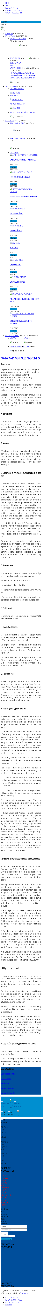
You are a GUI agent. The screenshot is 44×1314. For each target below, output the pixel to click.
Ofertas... (33, 346)
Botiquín (13, 63)
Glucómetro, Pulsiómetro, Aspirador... (21, 39)
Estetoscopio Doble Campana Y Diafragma (23, 196)
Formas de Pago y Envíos (13, 10)
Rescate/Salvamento (12, 335)
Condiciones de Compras (13, 13)
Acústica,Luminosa (20, 121)
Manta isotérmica (16, 230)
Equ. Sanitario (10, 36)
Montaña (27, 338)
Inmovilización (15, 58)
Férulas (18, 63)
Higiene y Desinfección (17, 73)
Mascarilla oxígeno (16, 213)
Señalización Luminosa (17, 138)
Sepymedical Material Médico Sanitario (22, 78)
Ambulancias (14, 95)
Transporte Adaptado (17, 88)
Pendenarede (24, 1293)
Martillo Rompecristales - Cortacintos (23, 160)
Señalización (9, 121)
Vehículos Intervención (17, 104)
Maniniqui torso (15, 265)
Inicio (7, 3)
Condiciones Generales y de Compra (20, 358)
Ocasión (27, 346)
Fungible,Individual (21, 36)
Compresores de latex (17, 282)
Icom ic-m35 (14, 248)
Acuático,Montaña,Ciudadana (28, 335)
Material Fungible (16, 68)
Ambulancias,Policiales (24, 86)
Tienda (7, 5)
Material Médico (18, 33)
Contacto (8, 1305)
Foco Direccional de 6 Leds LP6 (20, 177)
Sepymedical (9, 33)
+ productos (14, 152)
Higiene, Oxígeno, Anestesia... (18, 69)
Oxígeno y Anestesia (28, 75)
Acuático (13, 338)
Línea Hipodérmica (16, 75)
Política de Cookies (11, 8)
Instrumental (29, 73)
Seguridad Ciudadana (17, 346)
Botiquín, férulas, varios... (17, 59)
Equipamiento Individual (18, 38)
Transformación (11, 86)
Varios (12, 65)
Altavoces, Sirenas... (29, 123)
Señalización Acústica (17, 123)
